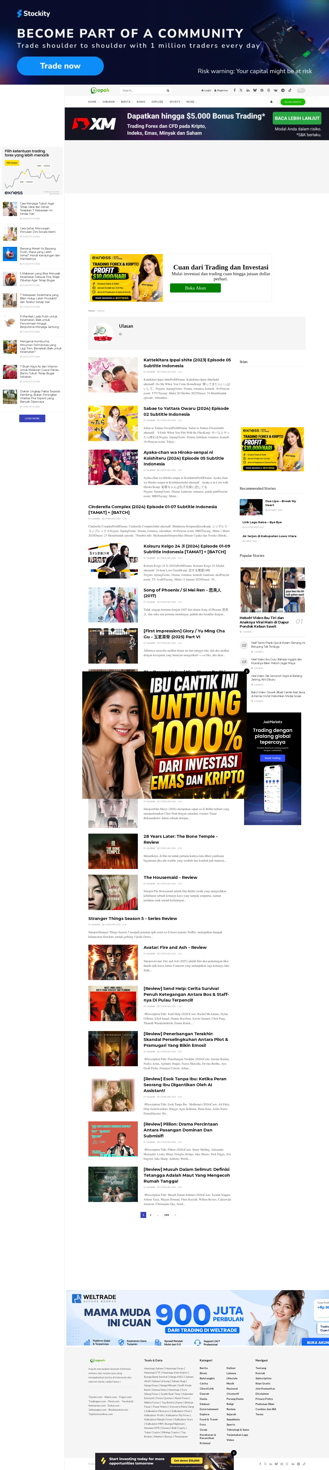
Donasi (166, 1427)
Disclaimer (262, 1393)
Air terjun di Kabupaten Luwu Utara (269, 536)
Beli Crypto (178, 1427)
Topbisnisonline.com (100, 1414)
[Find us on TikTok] (289, 90)
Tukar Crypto (152, 1432)
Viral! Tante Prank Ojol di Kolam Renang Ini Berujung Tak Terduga (278, 644)
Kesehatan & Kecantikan (208, 1436)
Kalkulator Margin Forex (158, 1419)
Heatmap (173, 1389)
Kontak (260, 1373)
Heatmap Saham (153, 1368)
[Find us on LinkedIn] (248, 90)
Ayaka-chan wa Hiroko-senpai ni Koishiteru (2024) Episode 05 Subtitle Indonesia (184, 458)
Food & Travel (209, 1419)
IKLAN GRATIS (293, 101)
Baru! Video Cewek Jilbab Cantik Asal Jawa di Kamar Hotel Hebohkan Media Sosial (278, 694)
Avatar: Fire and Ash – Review (175, 947)
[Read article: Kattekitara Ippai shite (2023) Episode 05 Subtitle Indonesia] (113, 375)
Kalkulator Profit (154, 1415)
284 (166, 1214)
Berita (126, 101)
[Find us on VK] (275, 90)
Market (158, 1436)
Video (230, 1439)
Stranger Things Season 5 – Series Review (132, 918)
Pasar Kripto (160, 1406)
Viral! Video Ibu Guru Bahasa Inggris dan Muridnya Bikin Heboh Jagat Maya (276, 661)
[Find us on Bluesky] (255, 90)
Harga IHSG (176, 1376)
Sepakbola (233, 1419)
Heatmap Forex (174, 1368)
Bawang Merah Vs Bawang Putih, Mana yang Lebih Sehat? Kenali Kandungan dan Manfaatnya (40, 254)
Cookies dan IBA (266, 1409)
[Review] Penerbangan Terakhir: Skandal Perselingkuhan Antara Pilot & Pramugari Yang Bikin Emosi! (186, 1039)
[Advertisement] (32, 118)
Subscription (264, 1378)
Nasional (232, 1388)
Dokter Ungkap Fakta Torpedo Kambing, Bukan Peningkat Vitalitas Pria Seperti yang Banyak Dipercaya (40, 397)
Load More (32, 418)
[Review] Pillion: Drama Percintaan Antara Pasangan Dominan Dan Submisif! (181, 1130)
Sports (175, 101)
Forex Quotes (164, 1398)
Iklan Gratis (263, 1383)
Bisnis (141, 101)
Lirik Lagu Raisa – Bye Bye (262, 522)
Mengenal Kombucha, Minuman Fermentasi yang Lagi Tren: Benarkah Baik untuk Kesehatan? (40, 347)
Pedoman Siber (265, 1404)
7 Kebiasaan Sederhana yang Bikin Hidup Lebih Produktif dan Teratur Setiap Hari (39, 298)
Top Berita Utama (171, 1402)
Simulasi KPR (152, 1427)
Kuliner (231, 1368)
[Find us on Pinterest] (261, 90)
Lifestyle (232, 1378)
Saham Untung (161, 1381)
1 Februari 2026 (167, 371)
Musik (230, 1383)
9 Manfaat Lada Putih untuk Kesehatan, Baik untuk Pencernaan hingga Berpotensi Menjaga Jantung (39, 322)
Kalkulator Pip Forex (178, 1415)
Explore (157, 101)
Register (222, 90)
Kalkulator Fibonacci (157, 1411)
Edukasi (205, 1404)
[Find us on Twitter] (241, 90)
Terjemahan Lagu (237, 1434)
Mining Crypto (170, 1432)
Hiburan (109, 101)
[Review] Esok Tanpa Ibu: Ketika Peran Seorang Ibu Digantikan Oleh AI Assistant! (185, 1084)
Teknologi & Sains (238, 1429)
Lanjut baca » (113, 1381)
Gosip (203, 1429)
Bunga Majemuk (174, 1423)
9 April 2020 (250, 541)
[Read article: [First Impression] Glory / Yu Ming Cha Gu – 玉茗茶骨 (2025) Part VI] (113, 646)
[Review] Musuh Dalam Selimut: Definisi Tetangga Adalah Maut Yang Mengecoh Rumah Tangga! (187, 1175)
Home (92, 101)
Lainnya (231, 1373)
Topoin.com (95, 1396)
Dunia (203, 1398)
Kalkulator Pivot (181, 1411)
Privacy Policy (264, 1398)
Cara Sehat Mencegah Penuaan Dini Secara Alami (38, 230)
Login (207, 90)
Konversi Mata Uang (182, 1406)
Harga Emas (151, 1385)
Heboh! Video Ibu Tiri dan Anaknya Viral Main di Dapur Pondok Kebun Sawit (264, 622)
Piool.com (113, 1401)
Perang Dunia (235, 1398)
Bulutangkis (207, 1378)
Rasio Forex (182, 1398)
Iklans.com (110, 1396)
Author (101, 310)
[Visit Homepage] (100, 90)
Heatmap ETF (152, 1372)
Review (231, 1409)
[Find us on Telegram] (283, 90)
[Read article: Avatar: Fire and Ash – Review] (113, 962)
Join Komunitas (265, 1388)
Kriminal (205, 1443)
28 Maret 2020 (274, 510)
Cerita (204, 1383)
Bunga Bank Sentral (155, 1376)
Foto (203, 1424)
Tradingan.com (97, 1401)
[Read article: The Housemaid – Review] (113, 892)
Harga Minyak (168, 1385)
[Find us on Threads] (268, 90)
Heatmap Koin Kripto (175, 1372)
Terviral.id (127, 1401)
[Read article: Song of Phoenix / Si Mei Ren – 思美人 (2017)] (113, 605)
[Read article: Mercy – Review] (113, 810)
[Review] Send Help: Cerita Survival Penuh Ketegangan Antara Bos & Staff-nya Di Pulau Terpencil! (186, 994)
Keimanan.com (97, 1405)
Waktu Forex (151, 1402)
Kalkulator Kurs (183, 1419)
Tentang (261, 1368)
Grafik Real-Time (170, 1393)
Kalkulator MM (154, 1423)
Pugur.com (125, 1396)
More (191, 101)
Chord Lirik (207, 1388)
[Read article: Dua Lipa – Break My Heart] (251, 507)
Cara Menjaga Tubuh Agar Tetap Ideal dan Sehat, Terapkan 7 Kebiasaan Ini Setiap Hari (37, 209)
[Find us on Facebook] (235, 90)
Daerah (204, 1393)
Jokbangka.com (97, 1409)
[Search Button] (169, 90)
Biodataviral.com (118, 1409)
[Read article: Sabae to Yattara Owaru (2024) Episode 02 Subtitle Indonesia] (113, 423)
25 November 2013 (254, 527)
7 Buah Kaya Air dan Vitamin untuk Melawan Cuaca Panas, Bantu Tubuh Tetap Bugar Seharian (39, 372)
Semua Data (159, 1389)
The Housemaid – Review (170, 877)
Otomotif (233, 1393)
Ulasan (151, 371)
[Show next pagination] (175, 1215)
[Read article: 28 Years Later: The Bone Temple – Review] (113, 851)
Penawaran (181, 1436)
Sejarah (231, 1414)
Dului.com (113, 1405)
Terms (260, 1414)
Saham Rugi (178, 1381)
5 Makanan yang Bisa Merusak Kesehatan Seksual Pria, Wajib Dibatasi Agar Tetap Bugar (40, 277)
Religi (230, 1404)
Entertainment (209, 1409)
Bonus (169, 1436)
